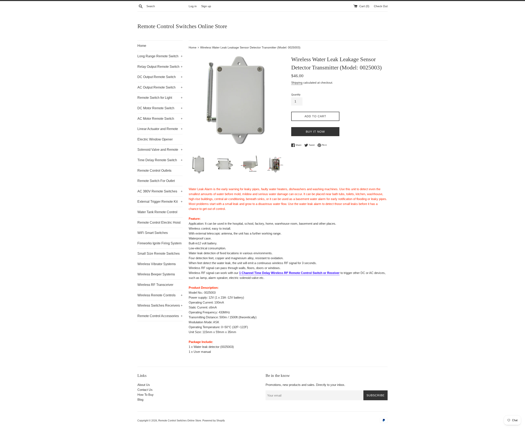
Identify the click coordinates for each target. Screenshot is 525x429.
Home (141, 45)
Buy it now (315, 131)
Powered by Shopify (213, 420)
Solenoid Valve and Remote (160, 149)
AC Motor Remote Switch (160, 118)
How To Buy (145, 394)
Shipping (296, 82)
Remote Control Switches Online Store (182, 26)
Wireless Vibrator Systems (156, 264)
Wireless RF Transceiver (155, 284)
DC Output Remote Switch (160, 77)
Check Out (381, 6)
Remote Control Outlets (154, 170)
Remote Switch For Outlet (156, 181)
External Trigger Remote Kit (160, 201)
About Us (143, 384)
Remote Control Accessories (160, 316)
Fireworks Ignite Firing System (159, 243)
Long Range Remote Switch (160, 56)
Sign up (206, 6)
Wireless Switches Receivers (160, 305)
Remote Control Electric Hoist (158, 222)
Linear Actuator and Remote (160, 129)
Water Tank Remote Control (157, 212)
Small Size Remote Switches (158, 253)
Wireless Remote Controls (160, 295)
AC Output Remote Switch (160, 87)
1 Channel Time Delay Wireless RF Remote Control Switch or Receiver (289, 273)
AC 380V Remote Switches (160, 191)
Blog (140, 399)
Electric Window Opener (155, 139)
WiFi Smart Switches (152, 233)
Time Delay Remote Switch (160, 160)
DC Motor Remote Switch (160, 108)
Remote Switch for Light (160, 97)
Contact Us (145, 389)
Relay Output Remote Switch (160, 66)
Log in (193, 6)
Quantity (295, 94)
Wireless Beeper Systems (156, 274)
